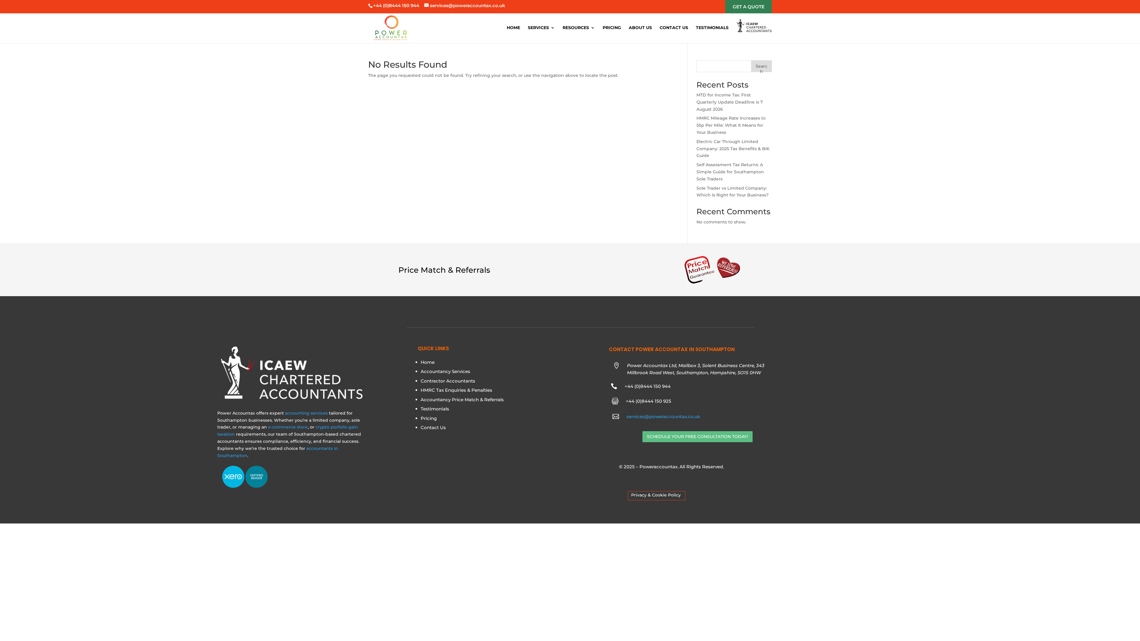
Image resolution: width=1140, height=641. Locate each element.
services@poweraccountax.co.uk (663, 416)
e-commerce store (288, 427)
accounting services (306, 413)
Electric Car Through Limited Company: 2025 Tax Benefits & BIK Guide (733, 148)
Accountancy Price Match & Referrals (462, 399)
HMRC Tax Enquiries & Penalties (456, 390)
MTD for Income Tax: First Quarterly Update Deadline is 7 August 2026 (729, 102)
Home (513, 28)
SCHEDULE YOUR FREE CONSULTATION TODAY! (697, 436)
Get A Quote (748, 6)
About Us (640, 28)
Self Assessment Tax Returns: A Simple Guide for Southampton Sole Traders (730, 172)
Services (538, 28)
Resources (576, 28)
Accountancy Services (445, 371)
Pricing (612, 28)
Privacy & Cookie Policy (656, 495)
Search (761, 68)
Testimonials (712, 28)
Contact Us (674, 28)
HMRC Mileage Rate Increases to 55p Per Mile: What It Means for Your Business (731, 125)
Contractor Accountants (448, 381)
